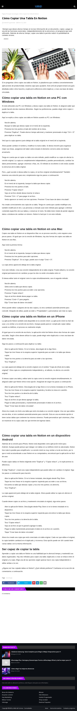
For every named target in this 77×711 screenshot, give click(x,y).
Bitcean (41, 692)
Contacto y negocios (69, 708)
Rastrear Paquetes (45, 702)
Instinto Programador (45, 697)
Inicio (46, 708)
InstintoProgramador (9, 23)
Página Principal (6, 14)
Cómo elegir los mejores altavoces (22, 669)
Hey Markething (7, 697)
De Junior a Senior (7, 695)
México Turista (6, 700)
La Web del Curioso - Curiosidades (22, 708)
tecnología (15, 14)
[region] (39, 42)
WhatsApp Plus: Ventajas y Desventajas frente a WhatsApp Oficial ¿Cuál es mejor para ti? (41, 660)
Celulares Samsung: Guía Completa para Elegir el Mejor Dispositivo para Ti (36, 652)
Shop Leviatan (43, 700)
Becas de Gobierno (8, 692)
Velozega (5, 702)
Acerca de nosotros (55, 708)
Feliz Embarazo (43, 695)
